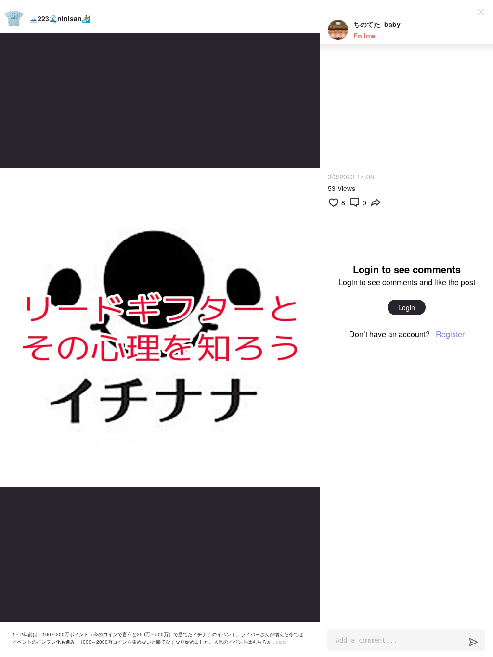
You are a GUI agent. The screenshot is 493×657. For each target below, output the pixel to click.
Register (450, 334)
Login (406, 307)
